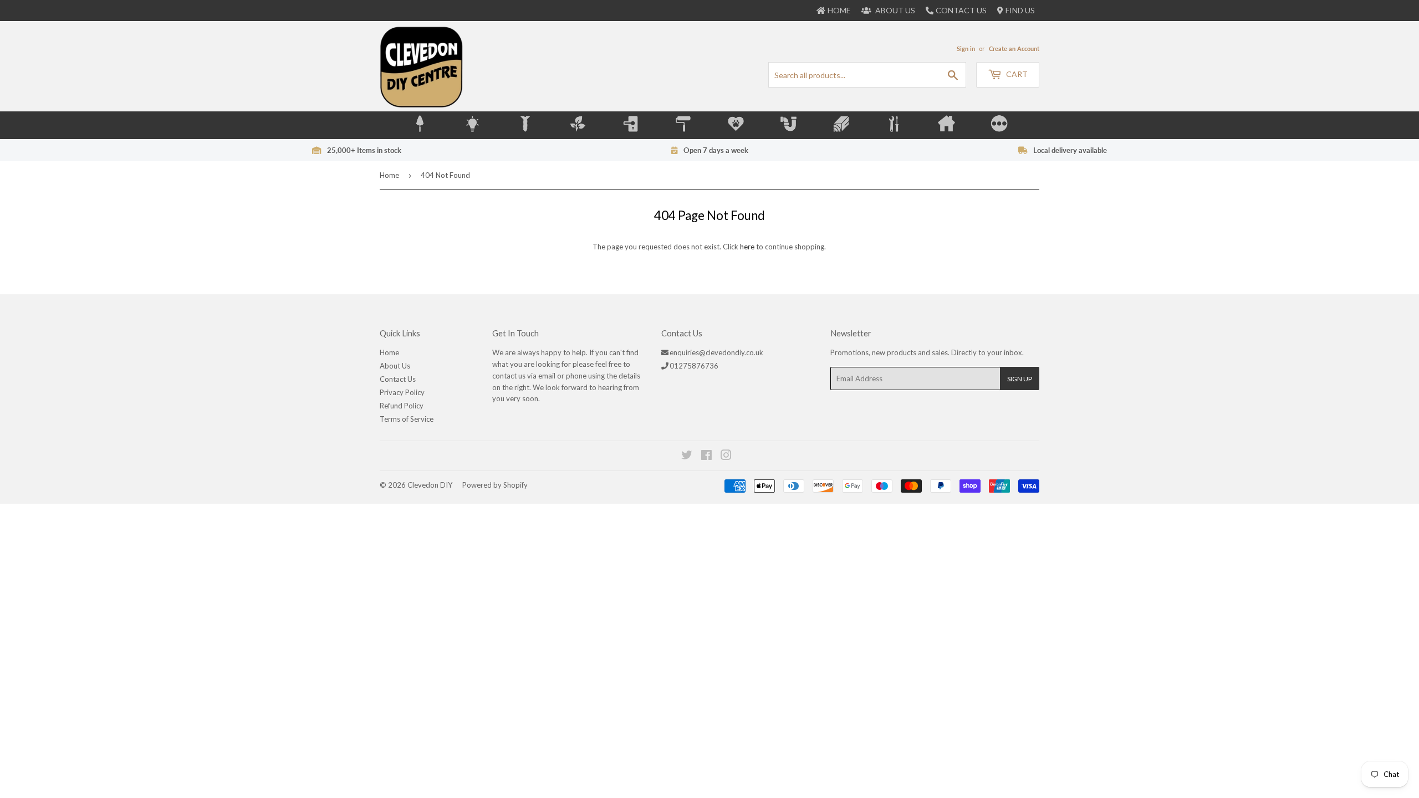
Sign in (966, 48)
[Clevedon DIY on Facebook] (707, 456)
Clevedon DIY (429, 484)
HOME (839, 10)
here (747, 246)
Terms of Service (406, 419)
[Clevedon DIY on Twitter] (687, 456)
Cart (1016, 74)
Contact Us (961, 10)
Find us (1020, 10)
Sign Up (1019, 379)
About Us (395, 365)
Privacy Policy (402, 392)
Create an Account (1014, 48)
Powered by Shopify (495, 484)
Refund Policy (401, 405)
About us (894, 10)
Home (389, 175)
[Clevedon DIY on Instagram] (727, 456)
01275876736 (694, 365)
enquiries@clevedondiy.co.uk (716, 352)
